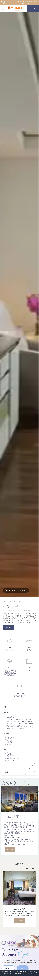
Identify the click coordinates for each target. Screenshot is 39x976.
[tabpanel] (19, 899)
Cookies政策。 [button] (29, 973)
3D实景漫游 (12, 590)
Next (33, 868)
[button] (3, 304)
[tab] (19, 707)
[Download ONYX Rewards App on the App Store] (9, 956)
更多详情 (10, 849)
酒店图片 (22, 590)
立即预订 (8, 627)
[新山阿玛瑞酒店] (15, 8)
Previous (27, 868)
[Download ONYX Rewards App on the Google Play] (25, 956)
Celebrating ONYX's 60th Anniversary (23, 2)
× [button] (37, 972)
